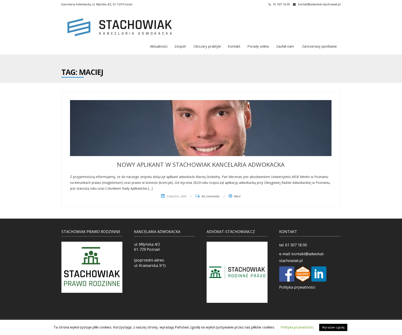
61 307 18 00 (295, 245)
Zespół (180, 46)
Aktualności (159, 46)
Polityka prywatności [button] (297, 327)
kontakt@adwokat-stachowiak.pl (319, 4)
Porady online (258, 46)
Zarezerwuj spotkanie (319, 46)
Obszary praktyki (207, 46)
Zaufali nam (285, 46)
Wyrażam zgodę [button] (333, 327)
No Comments (210, 196)
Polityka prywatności (297, 287)
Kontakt (234, 46)
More (237, 196)
